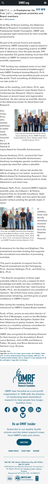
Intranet (36, 451)
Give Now (40, 9)
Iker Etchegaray (36, 353)
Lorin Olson (7, 356)
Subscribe (24, 443)
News (8, 351)
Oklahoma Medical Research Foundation (22, 356)
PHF (43, 356)
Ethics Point (26, 451)
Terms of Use (29, 469)
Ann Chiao (10, 353)
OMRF (35, 356)
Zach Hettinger (23, 360)
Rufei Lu (21, 358)
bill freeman (17, 353)
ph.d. (39, 356)
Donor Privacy (13, 451)
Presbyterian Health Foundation (9, 358)
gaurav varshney (26, 353)
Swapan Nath (15, 360)
